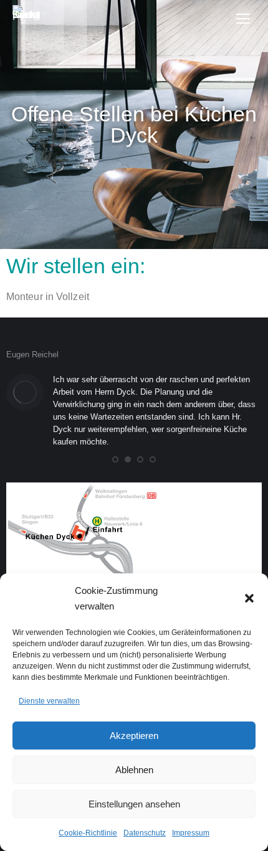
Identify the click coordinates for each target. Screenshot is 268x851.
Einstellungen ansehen (134, 804)
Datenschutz (144, 833)
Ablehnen (134, 769)
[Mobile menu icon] (243, 18)
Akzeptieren (134, 735)
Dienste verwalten (49, 701)
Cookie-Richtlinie (88, 833)
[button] (249, 598)
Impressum (190, 833)
